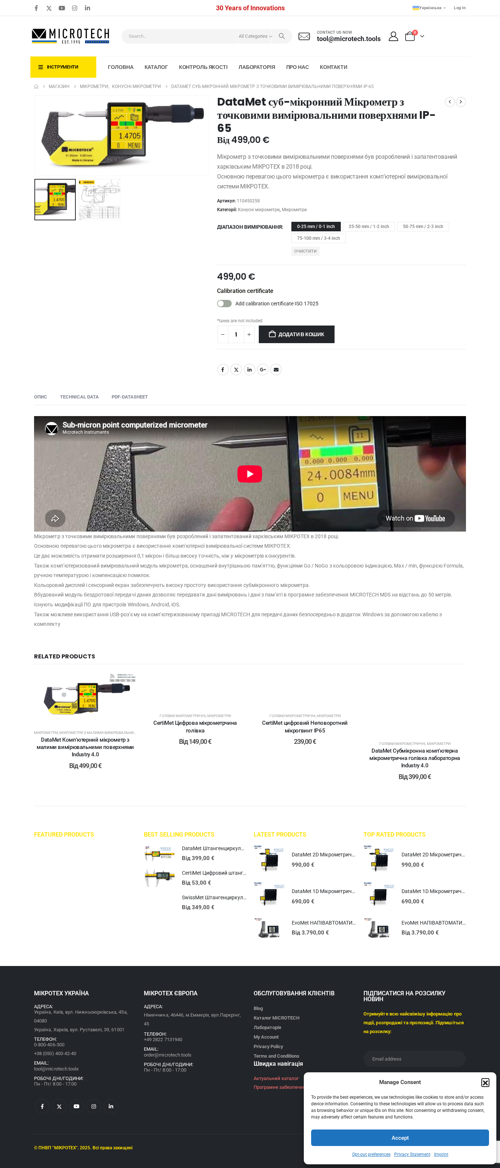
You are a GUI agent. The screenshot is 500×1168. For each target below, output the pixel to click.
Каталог (156, 67)
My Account (266, 1037)
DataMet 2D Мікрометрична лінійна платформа (348, 854)
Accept (400, 1138)
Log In (460, 7)
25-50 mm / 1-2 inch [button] (369, 226)
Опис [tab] (40, 397)
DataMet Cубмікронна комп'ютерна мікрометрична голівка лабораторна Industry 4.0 (414, 758)
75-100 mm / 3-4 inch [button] (318, 238)
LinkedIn (249, 369)
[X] (49, 8)
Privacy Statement (412, 1154)
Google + (263, 369)
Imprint (441, 1154)
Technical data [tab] (79, 397)
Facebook (223, 369)
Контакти (333, 67)
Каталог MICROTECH (276, 1018)
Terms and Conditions (276, 1056)
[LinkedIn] (87, 8)
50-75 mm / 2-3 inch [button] (423, 226)
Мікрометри (294, 209)
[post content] (85, 698)
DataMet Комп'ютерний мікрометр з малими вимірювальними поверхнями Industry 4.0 (85, 747)
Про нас (297, 67)
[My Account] (393, 36)
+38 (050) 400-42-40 (55, 1053)
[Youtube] (61, 8)
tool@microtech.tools (56, 1069)
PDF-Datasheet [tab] (130, 397)
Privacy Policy (268, 1046)
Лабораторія (257, 67)
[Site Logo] (71, 36)
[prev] (450, 102)
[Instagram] (74, 8)
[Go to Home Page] (36, 86)
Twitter (236, 369)
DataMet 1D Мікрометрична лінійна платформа (348, 891)
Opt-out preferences (371, 1154)
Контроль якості (203, 67)
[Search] (282, 36)
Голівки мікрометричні (183, 716)
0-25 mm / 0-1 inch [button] (316, 226)
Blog (258, 1008)
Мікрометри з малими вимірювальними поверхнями (112, 733)
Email (276, 369)
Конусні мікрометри (259, 209)
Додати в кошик (301, 334)
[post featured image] (159, 854)
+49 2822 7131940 (163, 1039)
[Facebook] (36, 8)
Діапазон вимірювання (249, 227)
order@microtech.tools (167, 1055)
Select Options (91, 715)
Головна (120, 67)
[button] (485, 1082)
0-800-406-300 (49, 1044)
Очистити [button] (305, 251)
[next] (461, 102)
